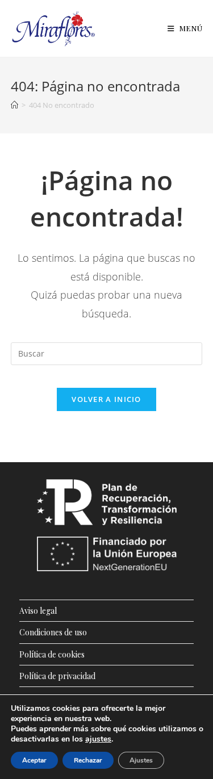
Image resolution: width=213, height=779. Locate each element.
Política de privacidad (57, 676)
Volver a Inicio (106, 399)
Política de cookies (52, 654)
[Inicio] (14, 105)
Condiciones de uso (53, 632)
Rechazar (88, 760)
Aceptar (34, 760)
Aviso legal (38, 610)
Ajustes (141, 760)
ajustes (98, 739)
